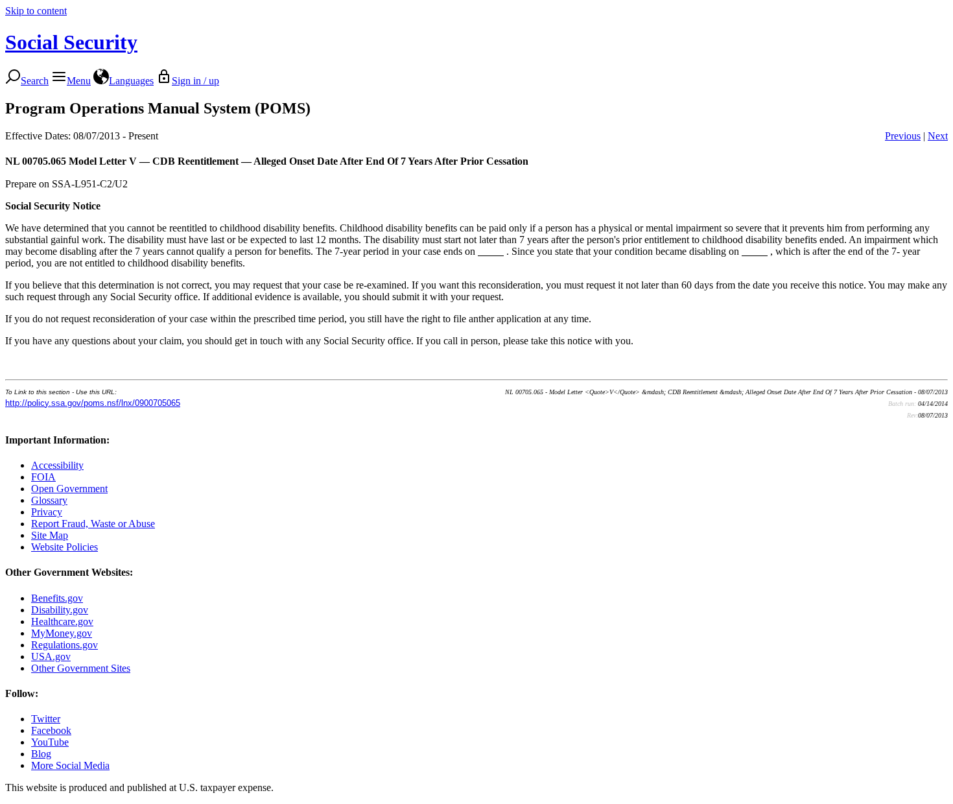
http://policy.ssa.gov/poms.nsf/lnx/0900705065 (92, 403)
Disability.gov (59, 609)
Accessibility (57, 465)
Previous (903, 135)
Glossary (49, 500)
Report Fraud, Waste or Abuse (93, 523)
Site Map (49, 535)
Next (938, 135)
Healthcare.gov (62, 621)
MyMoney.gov (61, 633)
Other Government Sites (80, 668)
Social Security (71, 42)
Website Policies (64, 546)
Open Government (69, 488)
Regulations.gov (64, 644)
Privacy (46, 511)
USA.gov (51, 656)
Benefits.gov (57, 598)
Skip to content (36, 10)
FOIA (43, 476)
